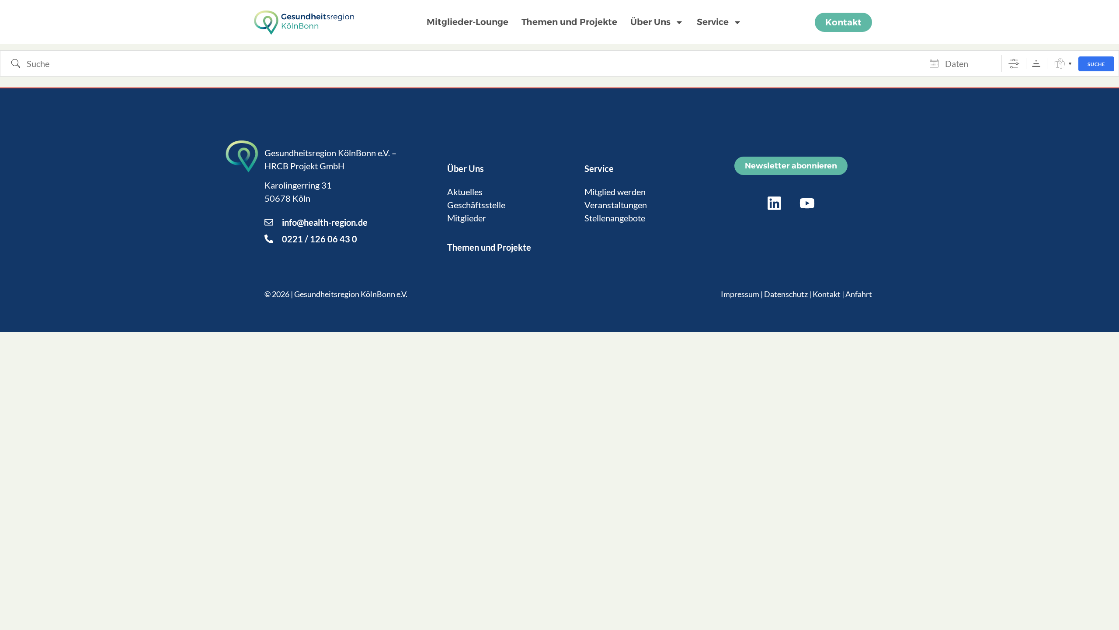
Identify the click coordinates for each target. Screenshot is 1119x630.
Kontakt (827, 294)
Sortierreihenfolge (1036, 63)
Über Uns (650, 22)
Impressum (740, 294)
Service (713, 22)
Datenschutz (786, 294)
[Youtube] (807, 203)
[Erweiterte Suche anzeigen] (1013, 63)
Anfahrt (858, 294)
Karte (1059, 63)
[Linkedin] (774, 203)
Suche (1096, 64)
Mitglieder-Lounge (467, 22)
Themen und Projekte (569, 22)
